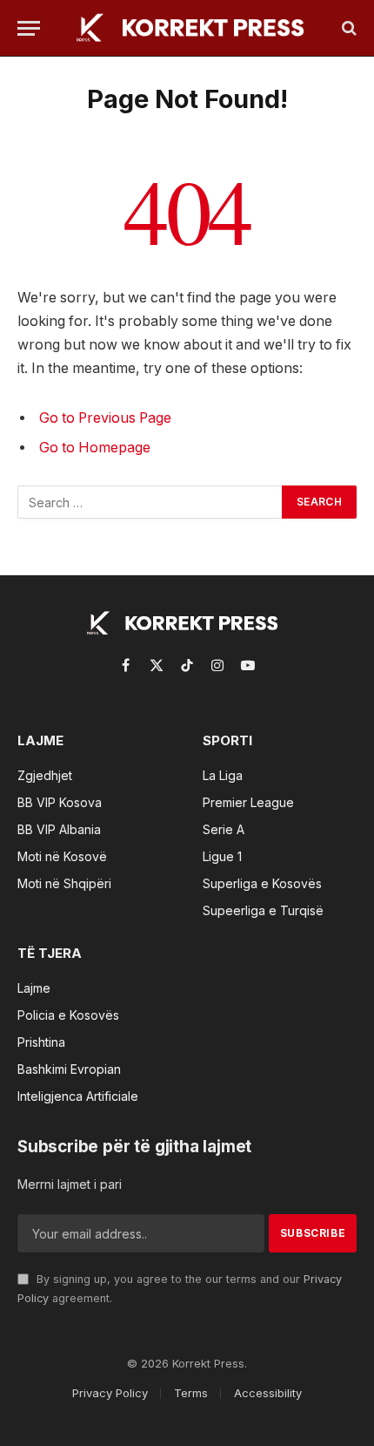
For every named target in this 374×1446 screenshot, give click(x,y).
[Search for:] (150, 502)
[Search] (347, 28)
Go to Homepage (94, 447)
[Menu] (28, 28)
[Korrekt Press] (195, 28)
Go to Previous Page (105, 418)
